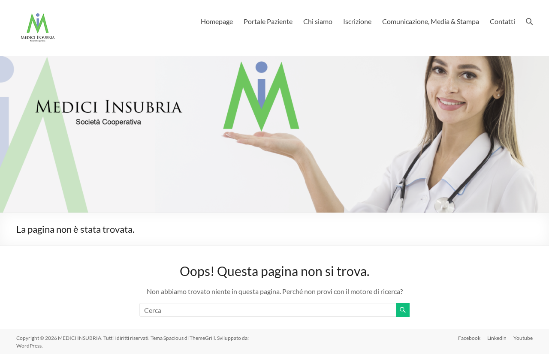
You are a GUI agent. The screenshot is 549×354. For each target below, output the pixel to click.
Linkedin (497, 338)
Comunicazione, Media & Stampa (430, 21)
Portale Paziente (268, 21)
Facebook (469, 338)
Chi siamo (317, 21)
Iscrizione (357, 21)
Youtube (523, 338)
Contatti (502, 21)
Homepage (217, 21)
